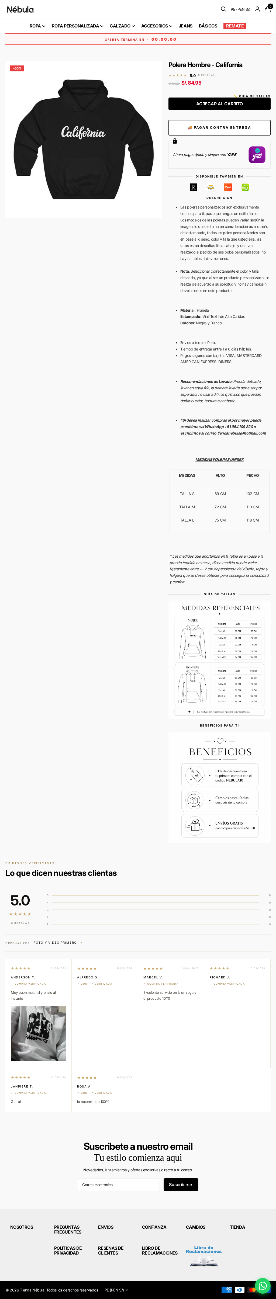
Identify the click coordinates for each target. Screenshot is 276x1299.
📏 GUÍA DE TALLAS (252, 96)
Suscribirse (181, 1184)
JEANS (185, 26)
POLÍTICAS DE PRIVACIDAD (68, 1250)
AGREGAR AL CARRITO (219, 103)
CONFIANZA (154, 1227)
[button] (58, 943)
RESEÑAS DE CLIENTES (111, 1250)
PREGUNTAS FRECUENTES (67, 1229)
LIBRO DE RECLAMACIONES (160, 1250)
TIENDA (237, 1227)
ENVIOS (105, 1227)
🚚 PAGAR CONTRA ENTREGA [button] (219, 127)
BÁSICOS (208, 26)
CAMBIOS (195, 1227)
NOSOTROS (21, 1227)
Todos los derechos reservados (72, 1290)
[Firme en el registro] (257, 9)
